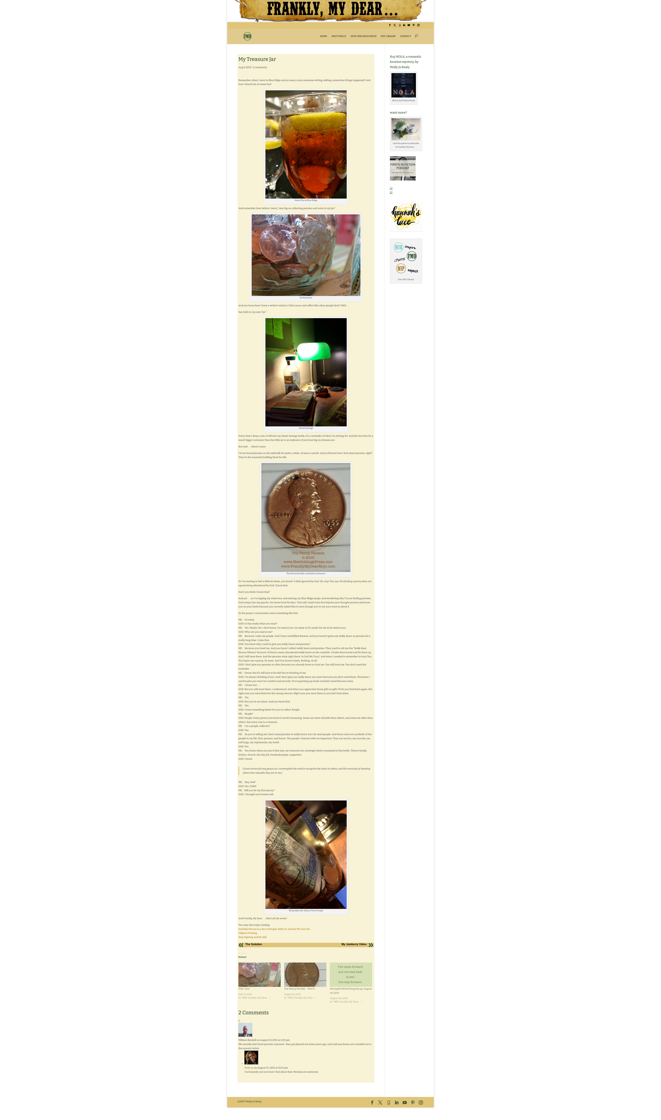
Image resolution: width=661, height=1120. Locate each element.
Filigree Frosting (247, 933)
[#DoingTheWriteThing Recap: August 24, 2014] (351, 975)
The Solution (253, 944)
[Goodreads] (399, 26)
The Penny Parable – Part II (299, 988)
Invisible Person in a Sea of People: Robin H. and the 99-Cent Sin (274, 929)
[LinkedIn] (404, 26)
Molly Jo (248, 1067)
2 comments (260, 67)
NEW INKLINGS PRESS (363, 36)
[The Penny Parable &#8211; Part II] (305, 975)
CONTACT (405, 36)
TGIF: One (243, 988)
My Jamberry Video (354, 944)
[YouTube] (409, 26)
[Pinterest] (413, 26)
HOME (323, 36)
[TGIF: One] (259, 975)
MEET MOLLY (339, 36)
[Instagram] (418, 26)
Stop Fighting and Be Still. (252, 937)
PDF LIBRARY (388, 36)
